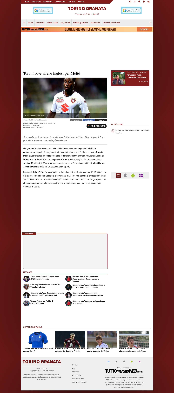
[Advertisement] (130, 279)
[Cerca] (150, 23)
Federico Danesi (31, 125)
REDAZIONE (47, 1)
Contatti (75, 372)
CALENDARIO (60, 1)
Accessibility (77, 375)
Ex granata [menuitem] (65, 23)
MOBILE (81, 1)
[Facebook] (130, 2)
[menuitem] (24, 23)
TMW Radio (36, 1)
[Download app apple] (139, 2)
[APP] (118, 175)
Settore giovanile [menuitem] (80, 23)
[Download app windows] (148, 2)
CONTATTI (71, 1)
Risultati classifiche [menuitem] (111, 23)
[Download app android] (144, 2)
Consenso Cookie (79, 382)
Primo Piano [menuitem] (52, 23)
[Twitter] (135, 2)
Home (27, 1)
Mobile (74, 365)
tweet (101, 120)
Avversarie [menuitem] (95, 23)
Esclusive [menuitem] (40, 23)
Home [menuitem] (30, 23)
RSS (73, 368)
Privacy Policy (78, 379)
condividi (88, 120)
